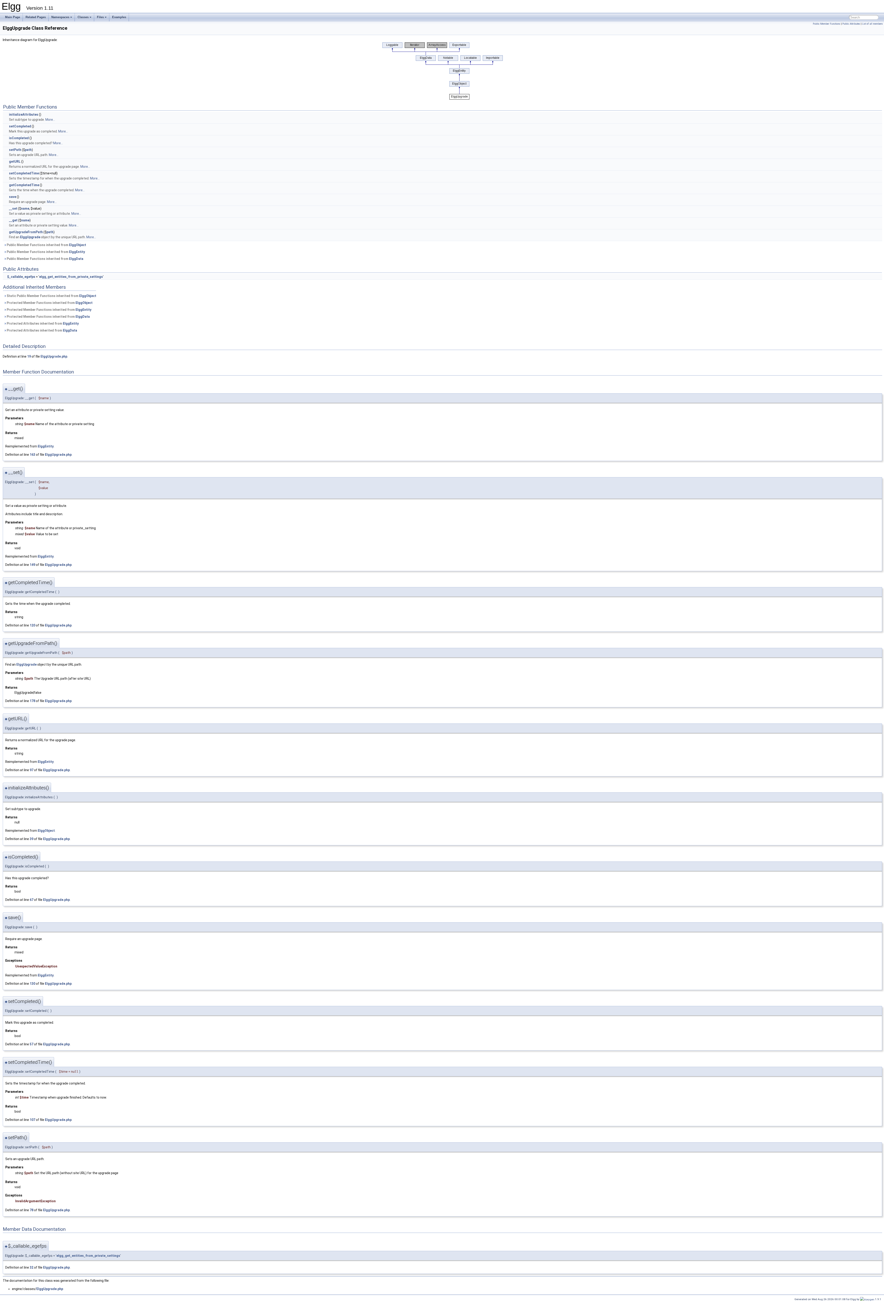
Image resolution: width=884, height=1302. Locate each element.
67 (31, 900)
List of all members (872, 23)
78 (31, 1210)
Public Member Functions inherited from (46, 245)
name (25, 208)
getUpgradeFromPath (26, 232)
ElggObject (77, 245)
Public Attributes (851, 23)
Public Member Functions (826, 23)
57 (31, 1044)
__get (13, 220)
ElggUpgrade (30, 237)
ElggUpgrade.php (54, 356)
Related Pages (36, 17)
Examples (119, 17)
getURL (14, 161)
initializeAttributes (23, 114)
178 (32, 701)
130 (32, 983)
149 (32, 565)
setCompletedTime (24, 173)
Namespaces (60, 17)
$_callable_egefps (21, 277)
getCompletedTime (24, 185)
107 (32, 1120)
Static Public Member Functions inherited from (51, 296)
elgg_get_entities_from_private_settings (71, 277)
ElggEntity (77, 252)
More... (50, 119)
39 (31, 839)
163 (32, 454)
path (28, 150)
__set (13, 208)
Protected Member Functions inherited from (49, 303)
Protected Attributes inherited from (42, 323)
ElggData (76, 259)
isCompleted (19, 138)
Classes (83, 17)
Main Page (12, 17)
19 (29, 356)
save (12, 197)
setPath (15, 150)
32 (31, 1267)
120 (32, 625)
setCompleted (20, 126)
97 (31, 770)
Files (100, 17)
